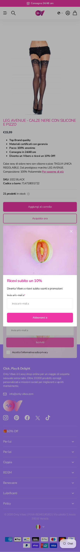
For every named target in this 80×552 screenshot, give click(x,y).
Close (71, 231)
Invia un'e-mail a (16, 295)
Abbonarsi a (40, 317)
